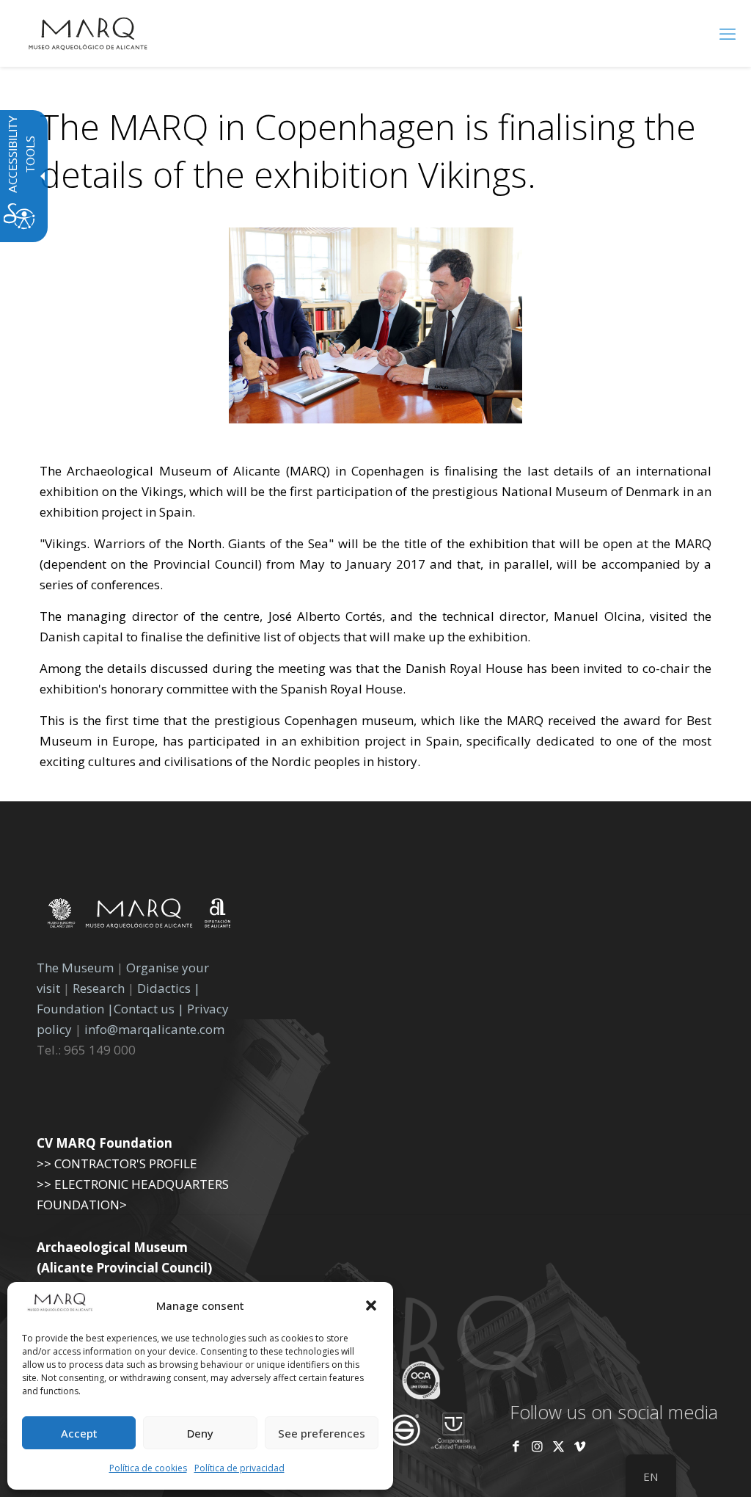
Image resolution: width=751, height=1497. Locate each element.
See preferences (321, 1433)
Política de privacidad (239, 1468)
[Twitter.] (560, 1446)
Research (99, 988)
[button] (371, 1305)
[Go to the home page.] (88, 33)
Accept (79, 1433)
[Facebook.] (516, 1446)
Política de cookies (148, 1468)
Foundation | (75, 1008)
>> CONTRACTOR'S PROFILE (117, 1163)
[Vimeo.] (580, 1446)
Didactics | (168, 988)
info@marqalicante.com (154, 1029)
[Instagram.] (537, 1446)
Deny (200, 1433)
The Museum (75, 967)
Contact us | (149, 1008)
